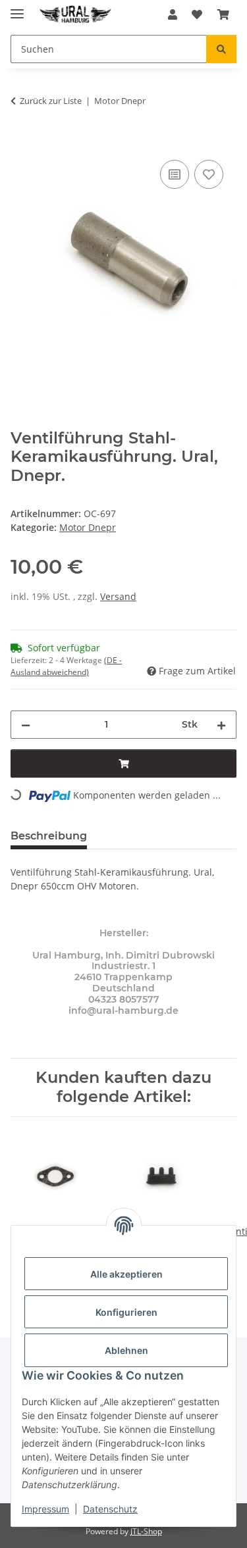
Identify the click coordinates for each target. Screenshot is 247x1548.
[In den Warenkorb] (21, 142)
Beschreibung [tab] (49, 836)
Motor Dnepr (87, 527)
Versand (118, 596)
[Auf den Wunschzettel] (208, 174)
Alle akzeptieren (126, 1274)
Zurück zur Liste (51, 101)
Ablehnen (126, 1350)
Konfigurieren (126, 1312)
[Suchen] (221, 49)
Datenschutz (110, 1508)
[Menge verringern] (25, 724)
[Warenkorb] (223, 14)
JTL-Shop (146, 1531)
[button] (172, 14)
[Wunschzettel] (196, 14)
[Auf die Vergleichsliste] (174, 174)
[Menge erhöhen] (221, 724)
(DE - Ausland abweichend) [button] (66, 666)
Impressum (45, 1508)
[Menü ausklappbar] (17, 8)
